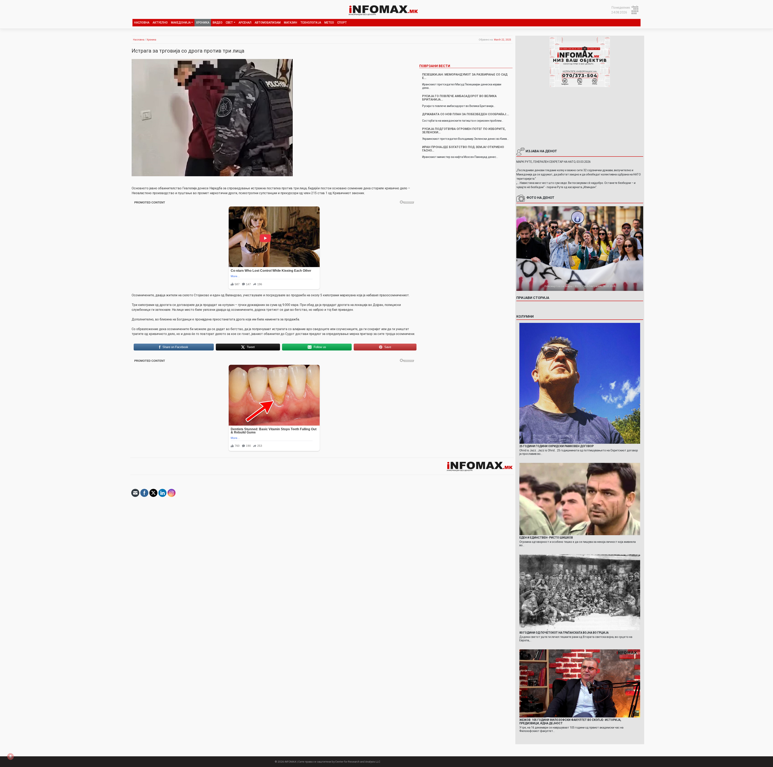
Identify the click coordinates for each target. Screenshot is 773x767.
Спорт (342, 22)
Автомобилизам (268, 22)
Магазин (290, 22)
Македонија (181, 22)
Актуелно (160, 22)
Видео (217, 22)
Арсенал (245, 22)
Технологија (310, 22)
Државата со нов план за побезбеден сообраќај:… (465, 114)
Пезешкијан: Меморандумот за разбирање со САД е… (465, 76)
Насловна (141, 22)
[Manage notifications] (10, 756)
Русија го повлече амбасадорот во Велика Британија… (459, 97)
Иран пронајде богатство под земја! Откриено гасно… (463, 148)
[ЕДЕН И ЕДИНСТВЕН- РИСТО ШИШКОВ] (579, 499)
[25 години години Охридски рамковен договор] (579, 383)
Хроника (202, 22)
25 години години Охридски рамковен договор (556, 446)
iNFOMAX (290, 761)
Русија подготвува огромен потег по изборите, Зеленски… (464, 130)
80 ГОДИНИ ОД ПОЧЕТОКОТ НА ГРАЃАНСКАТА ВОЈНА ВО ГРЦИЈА (564, 632)
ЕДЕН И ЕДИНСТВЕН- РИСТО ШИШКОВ (546, 537)
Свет (229, 22)
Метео (329, 22)
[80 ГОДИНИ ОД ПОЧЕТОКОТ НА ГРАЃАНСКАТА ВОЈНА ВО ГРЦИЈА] (579, 592)
